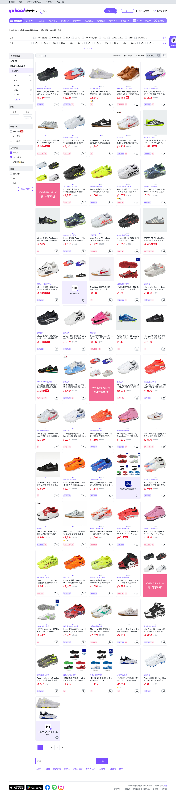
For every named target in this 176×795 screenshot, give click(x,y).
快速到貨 (65, 20)
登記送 (41, 20)
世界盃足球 (90, 768)
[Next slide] (58, 73)
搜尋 (102, 761)
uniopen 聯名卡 (144, 20)
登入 (128, 10)
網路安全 (146, 789)
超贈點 (161, 20)
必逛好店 (101, 20)
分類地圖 (164, 789)
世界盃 (67, 768)
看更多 (124, 20)
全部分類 (13, 61)
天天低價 (77, 20)
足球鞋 (47, 768)
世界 (121, 768)
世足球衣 (57, 768)
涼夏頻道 (89, 20)
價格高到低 (140, 55)
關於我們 (127, 789)
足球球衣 (112, 768)
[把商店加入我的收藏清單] (83, 300)
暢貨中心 (53, 20)
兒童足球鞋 (78, 768)
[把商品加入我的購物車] (56, 104)
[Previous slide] (37, 73)
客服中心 (117, 789)
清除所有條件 (25, 189)
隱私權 (155, 789)
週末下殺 (113, 20)
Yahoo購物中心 (23, 11)
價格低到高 (128, 55)
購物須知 (136, 789)
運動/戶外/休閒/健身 (17, 66)
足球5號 (101, 768)
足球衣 (38, 768)
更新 (165, 785)
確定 (27, 118)
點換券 (29, 20)
